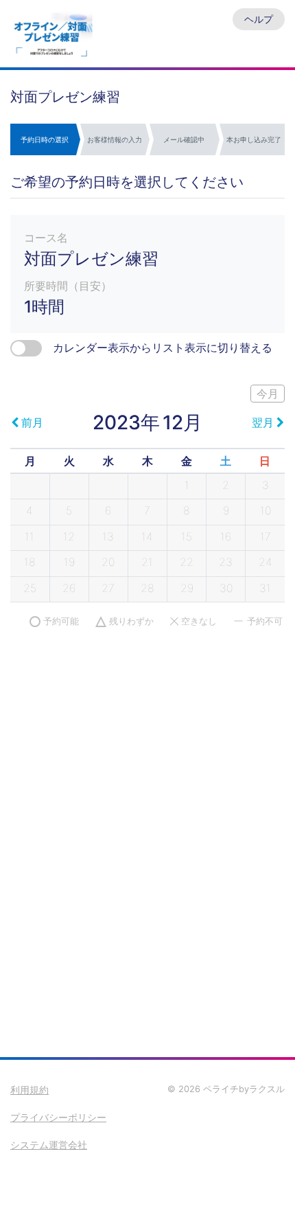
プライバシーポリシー (58, 1117)
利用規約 (29, 1090)
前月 (32, 422)
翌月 (263, 422)
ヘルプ (258, 19)
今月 (268, 393)
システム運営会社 (48, 1145)
